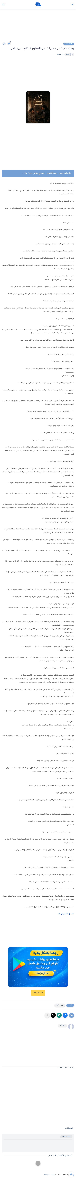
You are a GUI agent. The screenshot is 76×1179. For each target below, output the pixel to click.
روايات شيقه (69, 43)
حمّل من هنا (38, 993)
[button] (65, 1015)
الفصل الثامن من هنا (65, 914)
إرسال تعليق (66, 1136)
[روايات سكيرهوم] (38, 4)
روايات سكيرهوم (49, 1175)
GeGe (67, 54)
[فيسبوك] (38, 1163)
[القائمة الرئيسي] (72, 4)
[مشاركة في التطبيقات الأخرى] (47, 1015)
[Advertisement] (38, 27)
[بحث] (3, 4)
